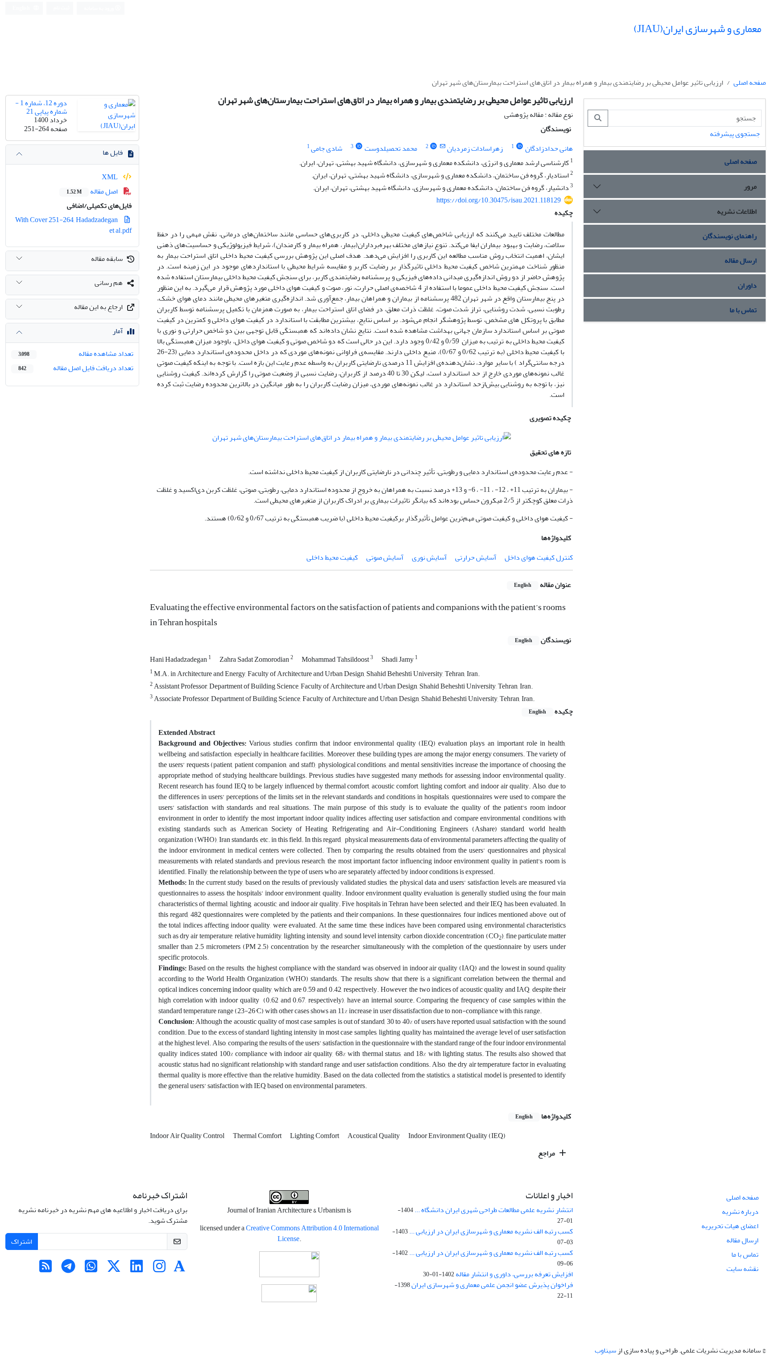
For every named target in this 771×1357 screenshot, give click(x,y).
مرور (750, 186)
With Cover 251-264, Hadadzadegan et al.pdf (73, 225)
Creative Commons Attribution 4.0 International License (312, 1233)
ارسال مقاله (741, 260)
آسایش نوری (429, 557)
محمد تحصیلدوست (391, 148)
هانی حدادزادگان (549, 148)
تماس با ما (743, 310)
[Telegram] (68, 1269)
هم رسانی (109, 282)
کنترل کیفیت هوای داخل (539, 557)
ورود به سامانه (99, 8)
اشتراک (21, 1241)
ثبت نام (62, 8)
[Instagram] (159, 1269)
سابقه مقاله (107, 258)
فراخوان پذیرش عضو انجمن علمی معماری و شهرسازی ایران (492, 1284)
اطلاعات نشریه (737, 211)
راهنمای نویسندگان (730, 236)
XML (110, 177)
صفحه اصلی (750, 82)
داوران (747, 285)
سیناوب (605, 1350)
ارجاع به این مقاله (98, 306)
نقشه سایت (742, 1268)
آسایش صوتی (384, 557)
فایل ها (113, 152)
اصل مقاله (92, 191)
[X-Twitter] (113, 1269)
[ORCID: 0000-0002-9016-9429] (359, 146)
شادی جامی (326, 148)
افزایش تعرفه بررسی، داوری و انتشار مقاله (514, 1274)
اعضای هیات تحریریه (730, 1226)
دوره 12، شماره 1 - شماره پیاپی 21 (41, 107)
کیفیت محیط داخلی (332, 557)
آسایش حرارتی (475, 557)
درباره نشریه (740, 1211)
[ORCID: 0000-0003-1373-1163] (519, 146)
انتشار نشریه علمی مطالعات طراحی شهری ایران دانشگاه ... (494, 1210)
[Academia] (179, 1269)
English (21, 8)
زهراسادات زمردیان (475, 148)
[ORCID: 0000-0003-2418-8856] (434, 146)
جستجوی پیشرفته (735, 133)
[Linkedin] (136, 1269)
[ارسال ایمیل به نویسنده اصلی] (442, 146)
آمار (117, 331)
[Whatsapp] (91, 1269)
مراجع (547, 1153)
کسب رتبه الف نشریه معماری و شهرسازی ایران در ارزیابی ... (491, 1231)
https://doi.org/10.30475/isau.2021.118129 (498, 200)
